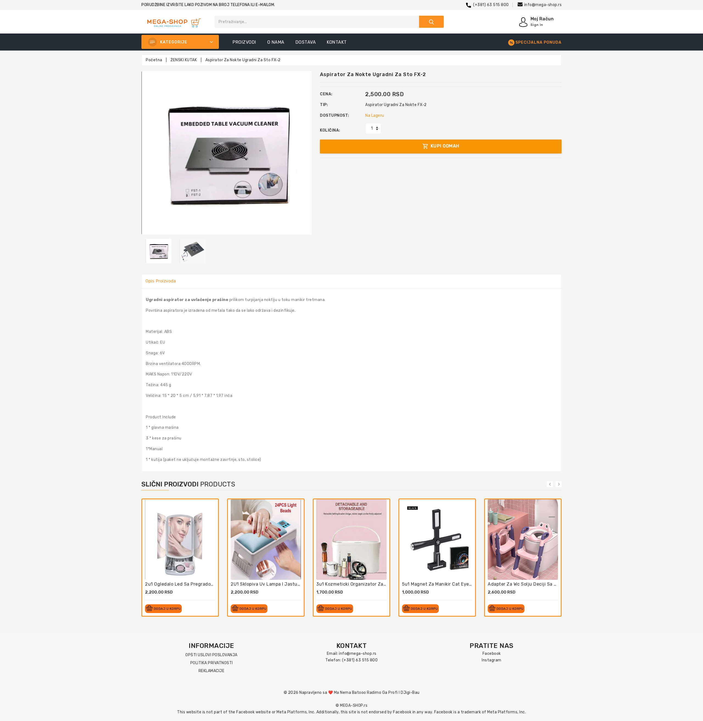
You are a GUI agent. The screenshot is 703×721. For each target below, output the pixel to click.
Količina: (330, 130)
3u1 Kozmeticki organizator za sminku (358, 584)
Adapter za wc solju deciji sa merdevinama (535, 584)
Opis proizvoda (161, 281)
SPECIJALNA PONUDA (538, 42)
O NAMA (275, 42)
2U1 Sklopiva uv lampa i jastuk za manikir (277, 584)
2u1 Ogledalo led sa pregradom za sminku (192, 584)
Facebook (491, 653)
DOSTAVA (305, 42)
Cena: (326, 94)
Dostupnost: (334, 115)
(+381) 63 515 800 (491, 4)
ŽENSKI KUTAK (184, 60)
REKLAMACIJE (212, 671)
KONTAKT (337, 42)
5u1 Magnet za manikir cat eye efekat (443, 584)
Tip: (324, 104)
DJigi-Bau (410, 692)
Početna (154, 60)
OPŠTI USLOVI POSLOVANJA (211, 655)
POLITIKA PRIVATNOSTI (211, 663)
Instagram (491, 660)
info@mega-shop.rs (543, 4)
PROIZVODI (244, 42)
